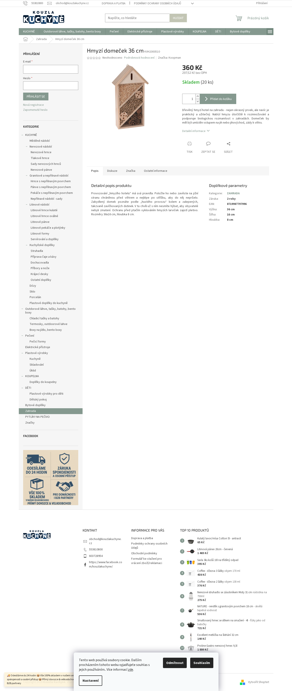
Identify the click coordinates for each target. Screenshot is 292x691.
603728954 (96, 556)
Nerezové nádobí (41, 147)
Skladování (37, 365)
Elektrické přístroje (37, 347)
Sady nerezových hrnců (46, 164)
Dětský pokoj (38, 399)
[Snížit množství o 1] (197, 101)
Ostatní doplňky (41, 280)
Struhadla (37, 251)
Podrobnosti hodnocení (139, 58)
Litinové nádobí (39, 204)
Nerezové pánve (41, 170)
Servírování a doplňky (45, 239)
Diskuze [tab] (112, 171)
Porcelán (35, 297)
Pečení (29, 336)
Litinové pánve (40, 222)
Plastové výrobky (36, 353)
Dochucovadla (40, 262)
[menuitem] (29, 31)
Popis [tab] (95, 171)
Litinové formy (40, 233)
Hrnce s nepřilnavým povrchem (51, 181)
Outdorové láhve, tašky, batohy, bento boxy (50, 311)
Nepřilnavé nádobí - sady (46, 199)
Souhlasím (201, 662)
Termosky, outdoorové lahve (48, 324)
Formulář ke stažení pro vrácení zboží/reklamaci (146, 561)
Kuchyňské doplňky (42, 245)
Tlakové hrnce (40, 158)
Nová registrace (33, 105)
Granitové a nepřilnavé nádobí (49, 176)
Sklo (32, 291)
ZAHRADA (233, 193)
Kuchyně (35, 359)
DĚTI (28, 388)
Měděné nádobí (40, 141)
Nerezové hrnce (41, 152)
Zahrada (30, 411)
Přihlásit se (36, 96)
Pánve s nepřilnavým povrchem (51, 187)
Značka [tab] (130, 171)
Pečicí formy (38, 341)
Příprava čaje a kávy (43, 257)
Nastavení (91, 680)
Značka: (169, 58)
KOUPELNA (32, 376)
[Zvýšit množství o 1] (197, 96)
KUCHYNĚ (31, 135)
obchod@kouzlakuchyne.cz (105, 541)
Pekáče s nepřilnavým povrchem (52, 193)
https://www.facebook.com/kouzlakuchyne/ (105, 564)
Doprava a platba (113, 3)
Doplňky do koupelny (43, 382)
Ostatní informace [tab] (155, 171)
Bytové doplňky (35, 405)
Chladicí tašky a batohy (44, 318)
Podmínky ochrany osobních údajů (157, 3)
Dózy (33, 286)
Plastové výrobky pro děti (46, 394)
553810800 (96, 549)
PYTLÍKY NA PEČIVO (37, 417)
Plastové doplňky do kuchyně (49, 303)
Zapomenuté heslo (35, 110)
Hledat (178, 18)
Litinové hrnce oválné (44, 216)
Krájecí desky (39, 274)
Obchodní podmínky (144, 553)
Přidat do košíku (221, 99)
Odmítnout (174, 662)
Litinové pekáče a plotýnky (48, 228)
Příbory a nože (40, 268)
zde (130, 669)
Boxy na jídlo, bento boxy (46, 330)
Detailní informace (194, 131)
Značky (30, 423)
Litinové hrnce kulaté (44, 210)
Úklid (33, 370)
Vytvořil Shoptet (258, 682)
